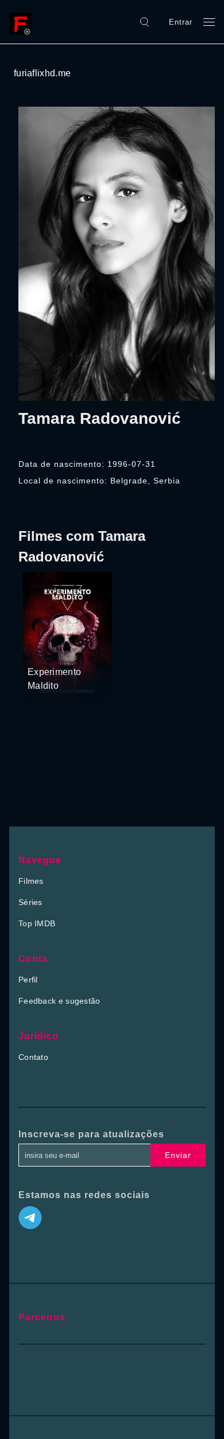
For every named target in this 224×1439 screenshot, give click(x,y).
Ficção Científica (57, 650)
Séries (30, 902)
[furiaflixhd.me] (23, 21)
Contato (33, 1057)
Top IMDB (36, 923)
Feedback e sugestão (59, 1000)
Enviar (178, 1155)
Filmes (31, 881)
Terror (39, 635)
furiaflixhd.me (42, 73)
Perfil (28, 979)
